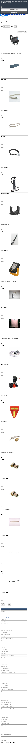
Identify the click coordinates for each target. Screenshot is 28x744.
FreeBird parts (4, 649)
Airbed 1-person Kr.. (4, 79)
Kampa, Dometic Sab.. (4, 364)
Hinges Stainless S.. (4, 307)
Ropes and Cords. (4, 717)
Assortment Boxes (4, 683)
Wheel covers (3, 659)
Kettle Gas (3, 392)
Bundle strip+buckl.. (4, 164)
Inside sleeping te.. (4, 335)
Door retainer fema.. (4, 221)
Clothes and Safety (4, 700)
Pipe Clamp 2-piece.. (4, 478)
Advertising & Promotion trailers (7, 638)
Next (25, 31)
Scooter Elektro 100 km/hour (6, 732)
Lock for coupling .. (4, 449)
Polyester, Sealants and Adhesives (7, 706)
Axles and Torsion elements (6, 642)
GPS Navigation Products (6, 734)
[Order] (2, 59)
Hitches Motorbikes (4, 664)
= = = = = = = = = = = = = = (6, 662)
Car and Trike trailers (5, 623)
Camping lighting (6, 616)
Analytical (3, 6)
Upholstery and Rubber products (7, 689)
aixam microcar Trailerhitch (6, 727)
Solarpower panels (4, 679)
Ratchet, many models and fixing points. (8, 713)
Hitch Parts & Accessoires (6, 670)
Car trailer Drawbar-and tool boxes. (7, 655)
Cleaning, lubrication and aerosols (7, 708)
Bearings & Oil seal (4, 651)
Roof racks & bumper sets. (6, 657)
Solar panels (3, 721)
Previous (20, 31)
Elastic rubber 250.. (4, 250)
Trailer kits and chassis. (5, 628)
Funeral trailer (3, 636)
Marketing (3, 7)
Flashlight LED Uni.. (4, 278)
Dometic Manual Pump (5, 193)
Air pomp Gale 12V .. (4, 50)
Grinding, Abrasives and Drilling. (7, 710)
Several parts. (3, 691)
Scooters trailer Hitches (5, 668)
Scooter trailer (3, 621)
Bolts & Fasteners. (4, 685)
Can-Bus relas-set (4, 666)
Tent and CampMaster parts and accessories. (11, 617)
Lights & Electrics (4, 676)
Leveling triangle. (4, 421)
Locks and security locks (5, 645)
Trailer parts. (3, 640)
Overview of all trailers (5, 723)
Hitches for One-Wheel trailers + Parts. (8, 672)
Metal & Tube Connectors (6, 702)
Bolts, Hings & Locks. (5, 696)
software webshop (11, 742)
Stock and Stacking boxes (6, 704)
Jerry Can (3, 698)
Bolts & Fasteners (4, 687)
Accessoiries (3, 647)
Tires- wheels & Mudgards (6, 634)
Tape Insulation (4, 715)
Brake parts (3, 653)
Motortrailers (3, 611)
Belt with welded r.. (4, 107)
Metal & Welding (4, 725)
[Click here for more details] (1, 59)
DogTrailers (3, 619)
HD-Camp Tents (4, 632)
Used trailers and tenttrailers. (6, 630)
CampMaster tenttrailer (4, 17)
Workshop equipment (5, 693)
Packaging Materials (5, 719)
